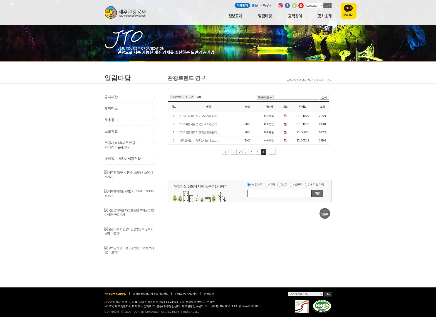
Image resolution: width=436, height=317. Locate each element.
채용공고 (111, 120)
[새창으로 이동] (280, 7)
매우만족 (256, 184)
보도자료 (111, 131)
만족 (272, 184)
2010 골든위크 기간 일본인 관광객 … (199, 132)
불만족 (298, 184)
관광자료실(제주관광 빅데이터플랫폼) (119, 145)
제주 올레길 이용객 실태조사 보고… (199, 140)
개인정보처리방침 (115, 294)
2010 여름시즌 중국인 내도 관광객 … (199, 124)
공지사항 (111, 97)
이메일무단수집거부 (186, 293)
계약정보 (111, 108)
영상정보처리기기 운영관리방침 (150, 293)
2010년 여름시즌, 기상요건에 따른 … (199, 116)
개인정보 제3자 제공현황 (122, 159)
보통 (284, 184)
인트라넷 (209, 293)
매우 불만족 (317, 184)
